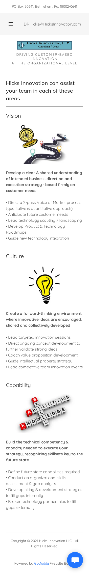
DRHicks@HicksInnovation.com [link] (52, 24)
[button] (11, 24)
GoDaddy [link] (41, 563)
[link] (44, 46)
